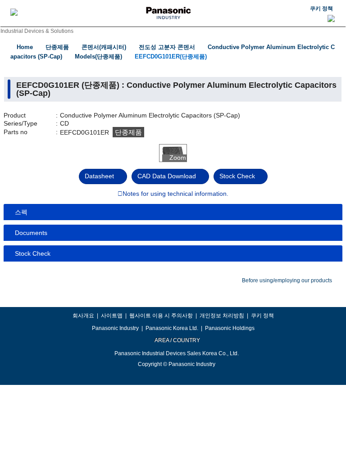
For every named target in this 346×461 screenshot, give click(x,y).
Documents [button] (31, 233)
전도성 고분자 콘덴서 (167, 47)
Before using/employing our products (287, 280)
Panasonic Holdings (230, 328)
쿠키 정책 (321, 8)
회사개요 (83, 315)
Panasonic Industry (115, 328)
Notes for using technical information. (175, 194)
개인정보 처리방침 (222, 315)
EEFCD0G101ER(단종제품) (171, 56)
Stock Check (237, 176)
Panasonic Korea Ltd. (172, 328)
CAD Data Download (166, 176)
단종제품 (57, 47)
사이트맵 (112, 315)
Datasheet (99, 176)
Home (25, 47)
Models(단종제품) (98, 56)
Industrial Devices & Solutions (36, 31)
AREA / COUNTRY (177, 340)
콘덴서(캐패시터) (104, 47)
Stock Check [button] (32, 253)
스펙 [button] (21, 212)
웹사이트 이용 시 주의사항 (161, 315)
